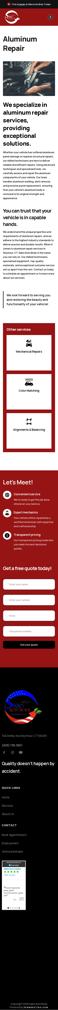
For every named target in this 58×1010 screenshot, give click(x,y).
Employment (10, 843)
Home (6, 797)
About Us (8, 814)
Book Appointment (14, 835)
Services (7, 806)
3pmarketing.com (36, 1007)
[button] (50, 17)
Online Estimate (12, 851)
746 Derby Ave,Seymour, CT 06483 (24, 736)
